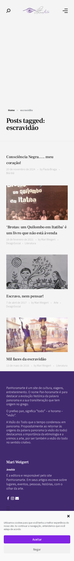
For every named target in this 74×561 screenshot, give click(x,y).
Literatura (30, 243)
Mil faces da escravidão (26, 359)
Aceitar (37, 539)
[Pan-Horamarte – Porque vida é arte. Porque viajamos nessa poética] (36, 10)
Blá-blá (10, 173)
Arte (56, 302)
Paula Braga (50, 169)
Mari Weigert (48, 239)
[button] (68, 515)
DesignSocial (13, 243)
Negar (37, 549)
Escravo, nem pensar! (25, 296)
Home (11, 110)
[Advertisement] (37, 60)
